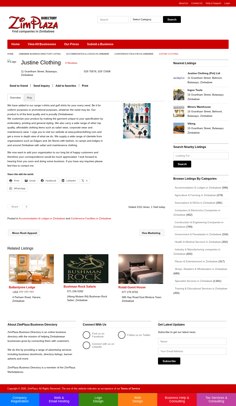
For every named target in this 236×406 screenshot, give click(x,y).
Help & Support (213, 3)
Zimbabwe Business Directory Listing (40, 54)
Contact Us (196, 3)
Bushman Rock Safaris (80, 286)
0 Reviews (71, 62)
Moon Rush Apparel (24, 232)
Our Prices (71, 44)
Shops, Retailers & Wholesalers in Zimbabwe (200, 268)
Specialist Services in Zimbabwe (193, 280)
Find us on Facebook (98, 335)
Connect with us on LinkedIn (103, 345)
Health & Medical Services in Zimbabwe (197, 241)
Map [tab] (29, 97)
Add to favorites (65, 85)
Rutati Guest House (132, 287)
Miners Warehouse (199, 106)
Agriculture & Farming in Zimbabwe (195, 195)
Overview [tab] (15, 97)
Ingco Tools (195, 90)
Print (85, 85)
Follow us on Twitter (138, 335)
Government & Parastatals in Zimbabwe (197, 234)
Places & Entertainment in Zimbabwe (196, 261)
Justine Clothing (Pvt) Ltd (204, 73)
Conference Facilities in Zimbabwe (133, 54)
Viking (191, 123)
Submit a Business (100, 44)
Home (15, 44)
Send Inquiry (41, 85)
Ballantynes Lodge (22, 287)
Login (227, 3)
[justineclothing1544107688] (136, 121)
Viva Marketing (151, 232)
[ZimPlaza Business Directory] (42, 24)
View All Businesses (42, 44)
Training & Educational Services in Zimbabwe (200, 288)
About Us (183, 3)
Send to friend (19, 85)
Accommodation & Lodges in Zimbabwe (87, 54)
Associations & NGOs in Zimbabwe (194, 202)
